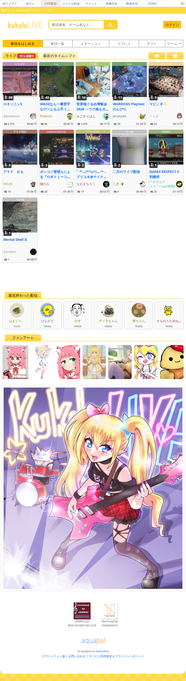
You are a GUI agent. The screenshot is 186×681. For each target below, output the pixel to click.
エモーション (91, 43)
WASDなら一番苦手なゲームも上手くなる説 (55, 109)
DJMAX (166, 131)
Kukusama (102, 651)
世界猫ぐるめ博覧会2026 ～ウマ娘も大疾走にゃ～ (93, 109)
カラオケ (20, 64)
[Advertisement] (93, 277)
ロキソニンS (12, 104)
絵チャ (30, 3)
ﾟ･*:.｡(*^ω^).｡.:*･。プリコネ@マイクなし (92, 176)
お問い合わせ (77, 656)
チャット (91, 3)
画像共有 (111, 3)
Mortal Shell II (15, 239)
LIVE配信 (51, 3)
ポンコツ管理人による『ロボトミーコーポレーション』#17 (55, 176)
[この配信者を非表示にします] (35, 124)
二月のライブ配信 (126, 171)
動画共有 (132, 3)
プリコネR (93, 131)
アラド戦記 (20, 131)
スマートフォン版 (53, 656)
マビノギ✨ (158, 104)
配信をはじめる (23, 43)
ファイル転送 (71, 3)
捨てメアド (10, 3)
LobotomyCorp (56, 131)
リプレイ (124, 43)
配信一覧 (57, 43)
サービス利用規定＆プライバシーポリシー (116, 656)
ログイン (172, 24)
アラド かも (13, 171)
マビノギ (166, 64)
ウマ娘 (93, 64)
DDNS (152, 3)
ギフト (152, 43)
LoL (56, 64)
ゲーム (172, 43)
